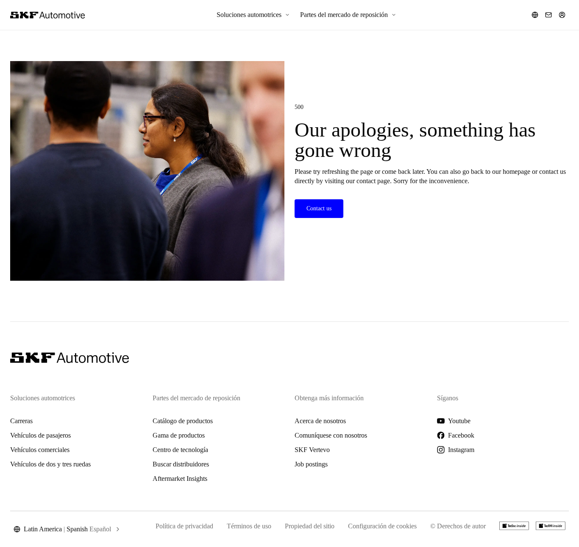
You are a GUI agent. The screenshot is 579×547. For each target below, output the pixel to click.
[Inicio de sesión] (562, 15)
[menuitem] (253, 15)
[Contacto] (548, 15)
